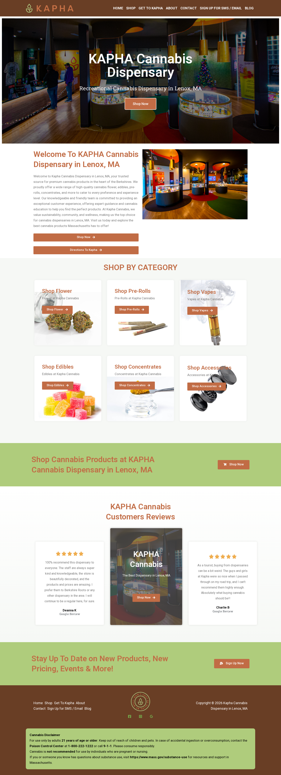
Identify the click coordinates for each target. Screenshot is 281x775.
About (171, 8)
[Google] (151, 716)
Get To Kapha (151, 8)
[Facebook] (129, 716)
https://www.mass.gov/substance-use (158, 757)
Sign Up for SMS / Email (221, 8)
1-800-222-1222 (80, 746)
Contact (188, 8)
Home (118, 8)
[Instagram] (140, 716)
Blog (249, 8)
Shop (131, 8)
